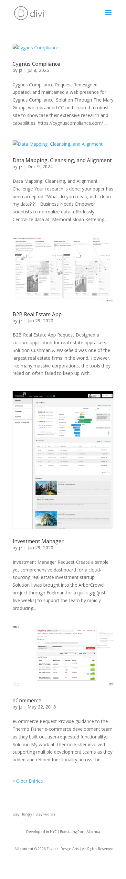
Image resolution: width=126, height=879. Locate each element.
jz (20, 70)
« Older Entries (28, 781)
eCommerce (27, 700)
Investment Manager (38, 541)
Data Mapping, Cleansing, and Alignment (62, 160)
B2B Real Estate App (37, 314)
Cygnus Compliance (36, 63)
